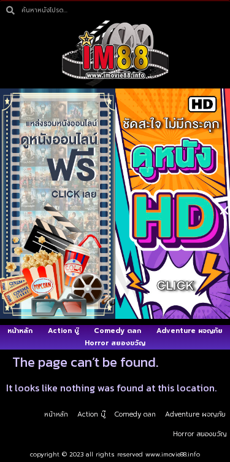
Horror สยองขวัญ (200, 434)
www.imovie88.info (172, 454)
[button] (224, 210)
